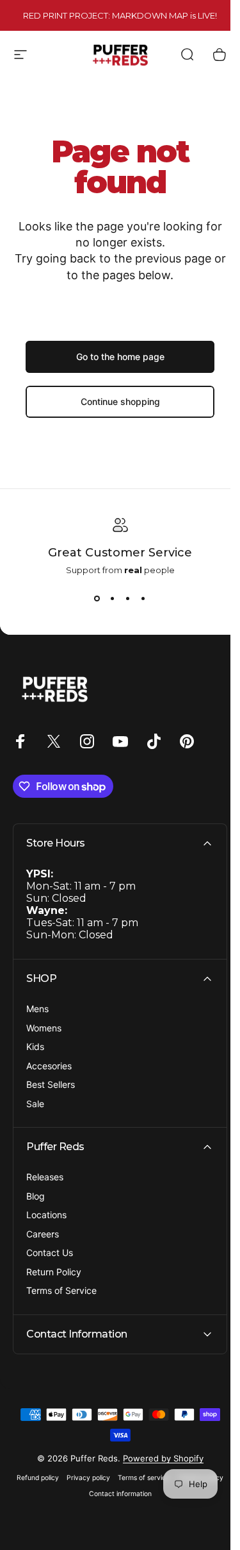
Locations (46, 1214)
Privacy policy (110, 1478)
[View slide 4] (143, 598)
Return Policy (53, 1271)
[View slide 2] (112, 598)
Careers (42, 1233)
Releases (44, 1176)
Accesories (49, 1065)
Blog (35, 1196)
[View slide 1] (97, 598)
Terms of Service (61, 1290)
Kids (35, 1046)
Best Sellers (50, 1084)
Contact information (142, 1494)
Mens (37, 1008)
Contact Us (49, 1252)
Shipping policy (80, 1494)
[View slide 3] (128, 598)
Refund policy (60, 1478)
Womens (43, 1027)
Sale (35, 1103)
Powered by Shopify (158, 1458)
